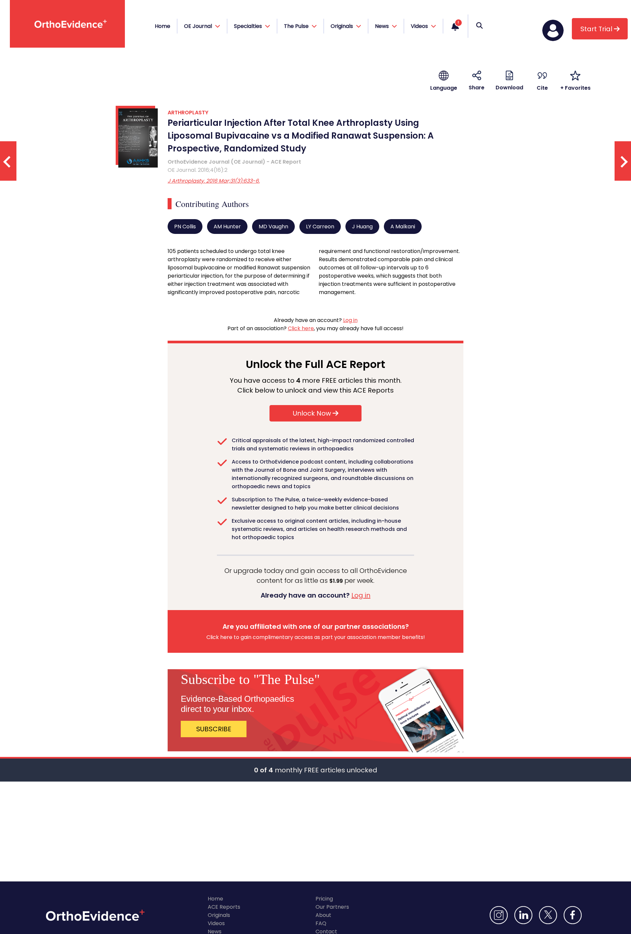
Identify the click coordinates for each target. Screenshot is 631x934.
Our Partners (332, 907)
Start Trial (597, 29)
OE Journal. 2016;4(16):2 (197, 170)
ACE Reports (224, 907)
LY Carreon (320, 226)
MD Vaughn (273, 226)
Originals (219, 915)
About (323, 915)
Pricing (324, 898)
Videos (216, 923)
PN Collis (185, 226)
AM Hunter (227, 226)
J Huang (362, 226)
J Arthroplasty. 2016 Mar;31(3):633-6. (214, 181)
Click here (301, 328)
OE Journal (198, 26)
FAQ (321, 923)
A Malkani (402, 226)
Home (162, 26)
